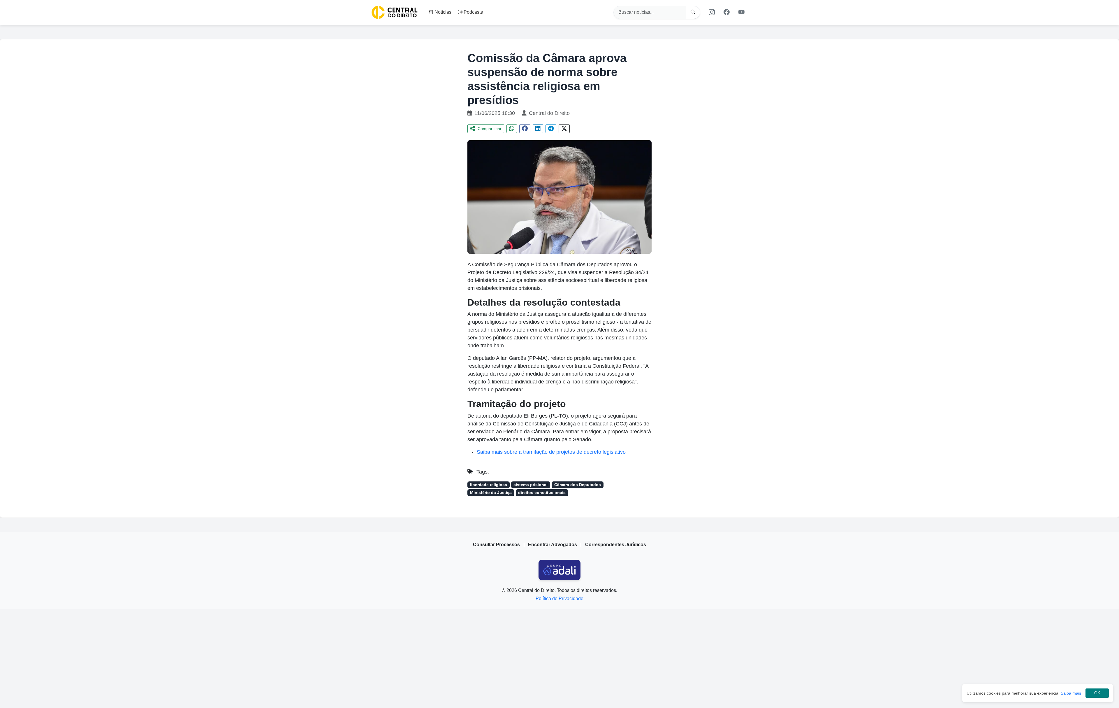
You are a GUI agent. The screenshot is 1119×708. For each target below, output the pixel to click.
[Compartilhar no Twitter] (564, 128)
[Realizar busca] (693, 12)
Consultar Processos (496, 544)
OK (1097, 693)
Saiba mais (1071, 693)
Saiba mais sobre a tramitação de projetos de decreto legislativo (551, 452)
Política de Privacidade (559, 598)
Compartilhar (490, 128)
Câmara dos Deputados (577, 485)
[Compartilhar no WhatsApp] (511, 128)
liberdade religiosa (488, 485)
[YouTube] (741, 12)
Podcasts (473, 12)
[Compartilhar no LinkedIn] (538, 128)
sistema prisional (530, 485)
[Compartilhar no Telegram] (551, 128)
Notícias (442, 12)
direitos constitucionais (542, 492)
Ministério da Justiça (491, 492)
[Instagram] (711, 12)
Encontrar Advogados (552, 544)
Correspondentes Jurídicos (615, 544)
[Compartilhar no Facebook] (524, 128)
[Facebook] (727, 12)
